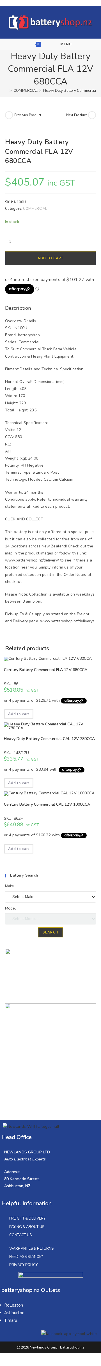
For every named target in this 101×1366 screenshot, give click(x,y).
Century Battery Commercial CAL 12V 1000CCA (47, 804)
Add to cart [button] (18, 714)
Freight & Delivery (27, 1218)
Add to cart (50, 258)
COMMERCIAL (35, 208)
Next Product (76, 115)
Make (9, 886)
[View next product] (92, 115)
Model (10, 908)
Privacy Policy (23, 1264)
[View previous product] (9, 115)
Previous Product (28, 115)
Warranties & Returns (31, 1248)
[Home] (6, 90)
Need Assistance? (26, 1256)
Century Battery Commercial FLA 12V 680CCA (45, 669)
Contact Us (20, 1235)
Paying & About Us (26, 1226)
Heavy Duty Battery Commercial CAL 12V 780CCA (49, 738)
